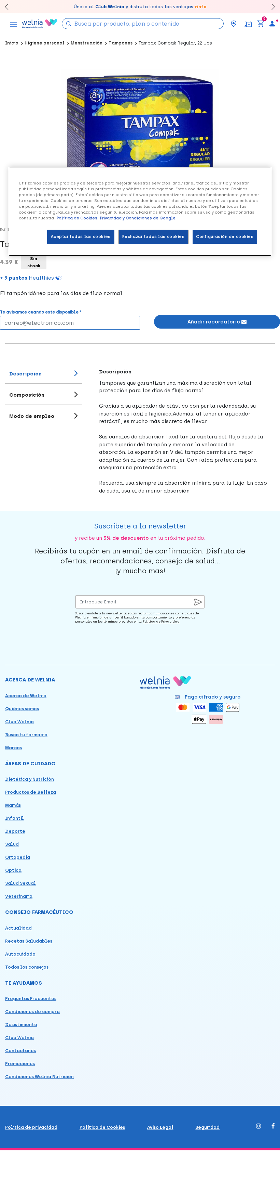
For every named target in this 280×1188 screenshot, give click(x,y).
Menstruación (87, 43)
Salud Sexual (20, 883)
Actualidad (18, 928)
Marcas (13, 747)
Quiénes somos (22, 708)
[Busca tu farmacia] (233, 24)
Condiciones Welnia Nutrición (39, 1076)
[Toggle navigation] (13, 23)
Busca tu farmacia (26, 734)
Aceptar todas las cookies (81, 236)
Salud (12, 844)
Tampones (121, 43)
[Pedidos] (248, 23)
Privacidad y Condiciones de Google (138, 218)
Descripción (25, 374)
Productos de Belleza (30, 792)
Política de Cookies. (77, 218)
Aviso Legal (160, 1127)
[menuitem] (272, 24)
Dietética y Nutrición (29, 779)
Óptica (13, 870)
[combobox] (143, 23)
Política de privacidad (31, 1127)
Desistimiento (21, 1024)
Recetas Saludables (28, 941)
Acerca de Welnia (25, 695)
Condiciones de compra (32, 1011)
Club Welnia (19, 721)
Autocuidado (20, 954)
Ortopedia (17, 857)
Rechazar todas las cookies (153, 236)
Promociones (20, 1063)
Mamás (13, 805)
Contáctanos (20, 1050)
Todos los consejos (26, 967)
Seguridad (207, 1127)
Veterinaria (18, 896)
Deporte (15, 831)
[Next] (270, 6)
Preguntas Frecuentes (30, 998)
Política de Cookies (102, 1127)
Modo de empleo (31, 416)
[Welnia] (39, 23)
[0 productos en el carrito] (260, 23)
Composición (26, 395)
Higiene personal (45, 43)
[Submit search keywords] (68, 23)
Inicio (12, 43)
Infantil (14, 818)
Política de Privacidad (161, 621)
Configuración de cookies (225, 236)
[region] (140, 211)
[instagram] (258, 1126)
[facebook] (273, 1126)
